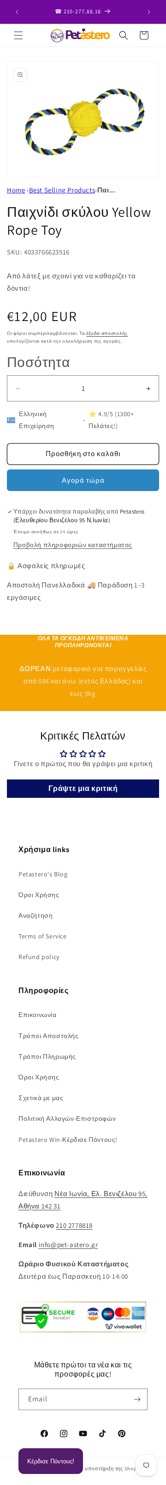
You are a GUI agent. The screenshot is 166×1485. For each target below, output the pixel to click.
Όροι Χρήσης (38, 895)
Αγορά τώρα (83, 480)
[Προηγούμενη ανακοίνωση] (17, 12)
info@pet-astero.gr (68, 1244)
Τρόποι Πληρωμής (47, 1056)
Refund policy (38, 957)
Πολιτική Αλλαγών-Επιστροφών (67, 1118)
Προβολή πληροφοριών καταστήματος (72, 545)
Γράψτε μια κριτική (83, 788)
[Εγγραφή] (137, 1399)
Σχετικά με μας (40, 1098)
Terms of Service (42, 936)
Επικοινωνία (37, 1015)
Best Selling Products (62, 190)
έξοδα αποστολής (107, 333)
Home (16, 190)
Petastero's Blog (43, 874)
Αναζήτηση (35, 915)
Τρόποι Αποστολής (48, 1036)
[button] (18, 35)
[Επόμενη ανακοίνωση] (149, 12)
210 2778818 (74, 1225)
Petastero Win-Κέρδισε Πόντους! (68, 1139)
